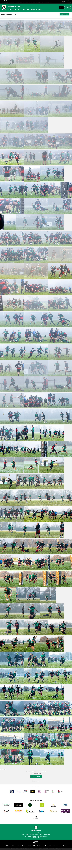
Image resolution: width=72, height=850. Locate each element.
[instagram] (6, 1)
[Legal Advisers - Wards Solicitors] (41, 805)
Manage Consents (63, 845)
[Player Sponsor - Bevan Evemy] (65, 811)
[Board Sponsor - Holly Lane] (18, 805)
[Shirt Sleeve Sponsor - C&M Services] (65, 805)
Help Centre (7, 845)
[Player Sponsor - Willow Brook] (36, 818)
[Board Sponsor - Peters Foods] (30, 805)
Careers (23, 845)
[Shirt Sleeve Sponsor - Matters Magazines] (53, 805)
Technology (29, 845)
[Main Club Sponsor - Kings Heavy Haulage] (18, 811)
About (13, 845)
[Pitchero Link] (68, 2)
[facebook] (1, 1)
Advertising (18, 845)
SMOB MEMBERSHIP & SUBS (6, 2)
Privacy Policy (48, 845)
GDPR (34, 845)
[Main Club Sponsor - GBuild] (6, 811)
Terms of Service (40, 845)
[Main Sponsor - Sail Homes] (41, 811)
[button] (9, 9)
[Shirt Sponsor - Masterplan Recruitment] (53, 811)
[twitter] (4, 1)
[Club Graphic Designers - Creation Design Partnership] (30, 811)
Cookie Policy (55, 845)
